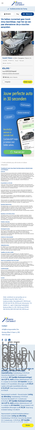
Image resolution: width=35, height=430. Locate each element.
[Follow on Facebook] (3, 340)
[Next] (33, 42)
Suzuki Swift (12, 288)
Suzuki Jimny (7, 288)
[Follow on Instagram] (6, 340)
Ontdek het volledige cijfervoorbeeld (10, 73)
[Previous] (2, 42)
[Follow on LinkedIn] (10, 340)
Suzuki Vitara (18, 288)
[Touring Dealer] (17, 3)
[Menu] (2, 3)
